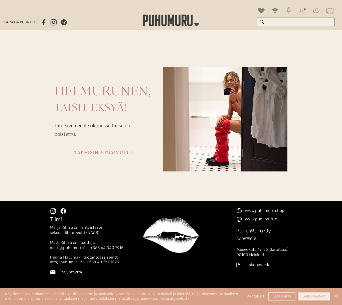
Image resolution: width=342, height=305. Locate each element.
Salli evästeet (314, 296)
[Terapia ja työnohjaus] (316, 10)
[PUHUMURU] (261, 10)
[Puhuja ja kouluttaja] (302, 10)
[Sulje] (336, 296)
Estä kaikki (282, 296)
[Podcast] (288, 10)
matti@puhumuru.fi (67, 248)
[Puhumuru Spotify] (64, 23)
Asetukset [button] (255, 296)
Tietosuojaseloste (174, 299)
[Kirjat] (330, 10)
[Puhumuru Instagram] (54, 22)
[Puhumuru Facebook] (44, 22)
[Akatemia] (275, 10)
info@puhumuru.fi (66, 262)
